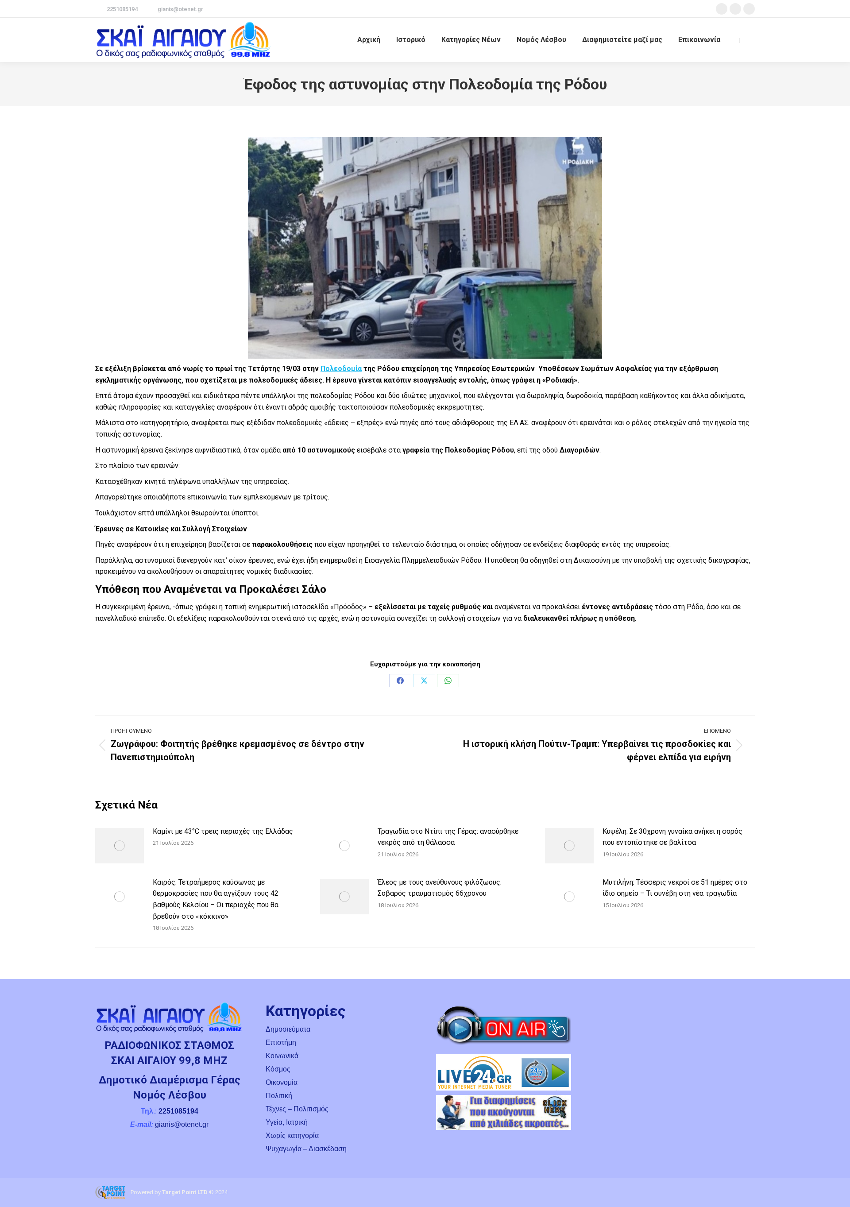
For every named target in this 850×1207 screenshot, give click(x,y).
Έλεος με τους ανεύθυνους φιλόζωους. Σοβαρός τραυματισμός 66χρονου (440, 888)
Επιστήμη (281, 1042)
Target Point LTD (185, 1192)
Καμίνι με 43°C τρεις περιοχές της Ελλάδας (223, 831)
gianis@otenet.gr (180, 9)
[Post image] (119, 845)
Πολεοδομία (341, 368)
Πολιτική (279, 1095)
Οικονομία (282, 1082)
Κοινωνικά (282, 1056)
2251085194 (122, 9)
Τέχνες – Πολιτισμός (297, 1109)
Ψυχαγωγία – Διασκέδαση (306, 1149)
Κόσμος (278, 1069)
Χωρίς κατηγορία (292, 1135)
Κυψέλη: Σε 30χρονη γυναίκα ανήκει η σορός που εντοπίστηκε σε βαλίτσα (672, 837)
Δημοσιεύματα (288, 1029)
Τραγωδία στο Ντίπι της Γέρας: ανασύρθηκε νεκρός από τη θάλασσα (448, 837)
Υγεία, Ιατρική (287, 1122)
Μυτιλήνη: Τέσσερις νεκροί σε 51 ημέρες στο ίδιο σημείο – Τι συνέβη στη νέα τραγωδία (675, 888)
